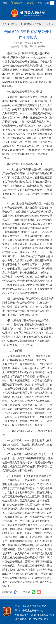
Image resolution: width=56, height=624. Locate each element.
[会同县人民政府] (28, 13)
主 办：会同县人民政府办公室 (30, 606)
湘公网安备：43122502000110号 (32, 619)
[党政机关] (6, 611)
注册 (46, 3)
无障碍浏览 (17, 3)
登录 (40, 3)
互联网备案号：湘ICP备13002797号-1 (34, 614)
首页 (4, 23)
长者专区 (29, 3)
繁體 (5, 3)
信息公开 (15, 23)
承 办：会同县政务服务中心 (29, 610)
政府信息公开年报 (32, 23)
